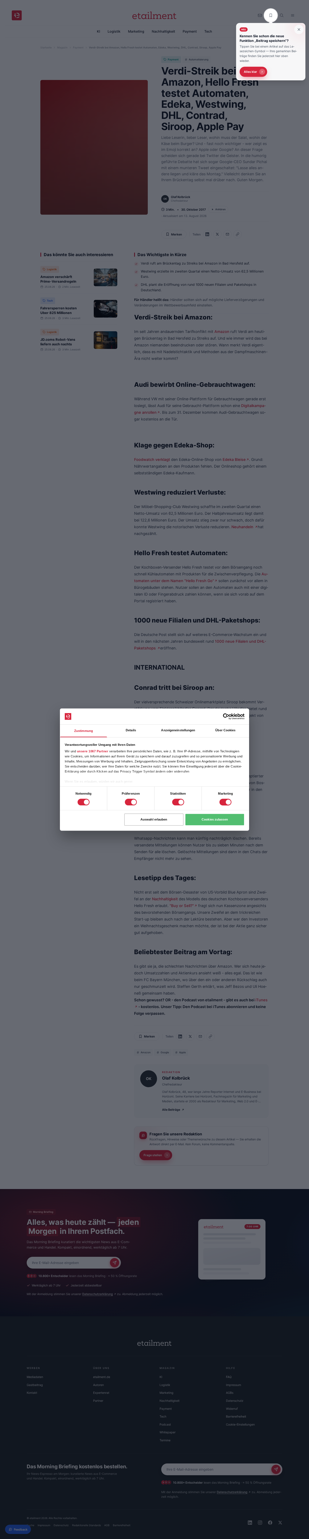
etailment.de (101, 1377)
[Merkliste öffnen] (270, 15)
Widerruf (232, 1408)
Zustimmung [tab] (83, 731)
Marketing (166, 1392)
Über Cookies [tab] (225, 730)
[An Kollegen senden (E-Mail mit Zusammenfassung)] (227, 234)
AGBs (229, 1392)
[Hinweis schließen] (299, 29)
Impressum (233, 1385)
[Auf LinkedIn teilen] (207, 234)
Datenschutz (234, 1400)
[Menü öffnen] (292, 15)
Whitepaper (168, 1432)
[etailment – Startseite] (17, 15)
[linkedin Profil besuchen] (250, 1522)
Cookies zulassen (215, 819)
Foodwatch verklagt (152, 459)
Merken (176, 234)
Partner (98, 1400)
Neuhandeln (242, 527)
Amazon (221, 331)
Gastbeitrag (35, 1385)
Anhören (220, 209)
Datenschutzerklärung (97, 1294)
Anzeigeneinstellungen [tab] (178, 730)
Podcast (165, 1424)
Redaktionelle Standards (86, 1525)
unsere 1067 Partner (92, 751)
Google (165, 1052)
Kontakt (32, 1392)
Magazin (62, 47)
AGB (107, 1525)
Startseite (46, 47)
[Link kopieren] (237, 234)
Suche (30, 1525)
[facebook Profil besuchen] (270, 1522)
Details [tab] (131, 730)
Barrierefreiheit (236, 1416)
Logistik (52, 269)
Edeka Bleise (234, 459)
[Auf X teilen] (217, 234)
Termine (165, 1440)
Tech (50, 300)
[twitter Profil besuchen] (280, 1522)
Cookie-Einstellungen (240, 1424)
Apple (182, 1052)
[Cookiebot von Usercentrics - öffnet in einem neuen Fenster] (226, 716)
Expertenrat (101, 1392)
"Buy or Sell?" (182, 905)
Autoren (98, 1385)
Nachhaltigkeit (165, 899)
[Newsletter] (259, 15)
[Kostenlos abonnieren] (114, 1262)
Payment (78, 47)
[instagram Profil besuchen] (260, 1522)
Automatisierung (198, 59)
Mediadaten (35, 1377)
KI (161, 1377)
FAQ (229, 1377)
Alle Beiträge (171, 1109)
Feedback (21, 1529)
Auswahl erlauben (153, 819)
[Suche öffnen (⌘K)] (281, 15)
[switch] (131, 802)
